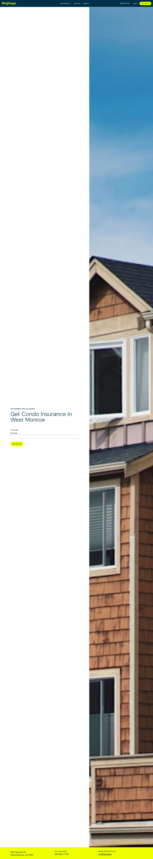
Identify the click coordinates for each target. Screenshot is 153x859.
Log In (135, 3)
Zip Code (13, 433)
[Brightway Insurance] (13, 3)
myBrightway (105, 854)
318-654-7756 (125, 3)
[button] (65, 3)
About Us (77, 3)
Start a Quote (145, 3)
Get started (17, 444)
